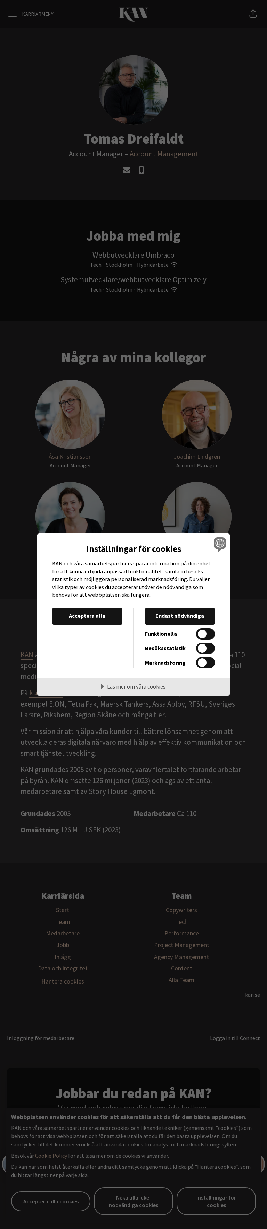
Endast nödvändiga (179, 615)
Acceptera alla (87, 615)
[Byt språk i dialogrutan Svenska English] (219, 544)
